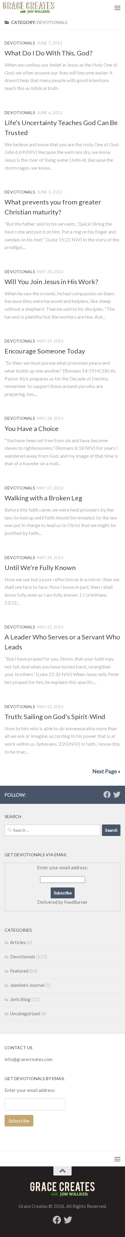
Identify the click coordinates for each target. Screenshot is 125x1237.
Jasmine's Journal (27, 985)
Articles (18, 942)
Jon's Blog (20, 999)
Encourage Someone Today (45, 351)
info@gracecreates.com (28, 1059)
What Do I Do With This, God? (49, 53)
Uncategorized (25, 1013)
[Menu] (117, 7)
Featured (19, 970)
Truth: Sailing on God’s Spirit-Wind (55, 716)
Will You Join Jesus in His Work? (51, 281)
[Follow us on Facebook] (107, 794)
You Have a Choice (32, 428)
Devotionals (20, 42)
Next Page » (106, 771)
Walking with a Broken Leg (43, 498)
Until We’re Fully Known (40, 567)
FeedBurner (76, 902)
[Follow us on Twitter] (116, 794)
